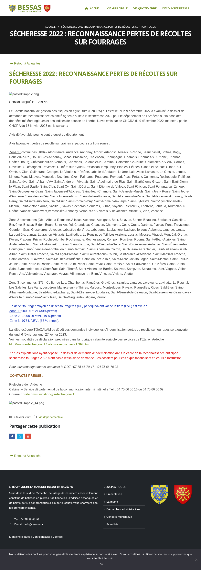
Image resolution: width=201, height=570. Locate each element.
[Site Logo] (29, 8)
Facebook (12, 436)
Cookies (58, 536)
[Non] (196, 560)
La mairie (112, 501)
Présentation (114, 494)
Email (28, 436)
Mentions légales (19, 536)
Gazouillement (20, 436)
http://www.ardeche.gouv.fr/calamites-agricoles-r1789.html (49, 344)
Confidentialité (41, 536)
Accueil (95, 8)
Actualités (112, 524)
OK (101, 564)
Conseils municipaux (119, 516)
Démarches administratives (123, 509)
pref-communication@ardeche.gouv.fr (49, 394)
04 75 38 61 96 (30, 519)
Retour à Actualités (26, 63)
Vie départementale (50, 416)
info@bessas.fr (34, 524)
